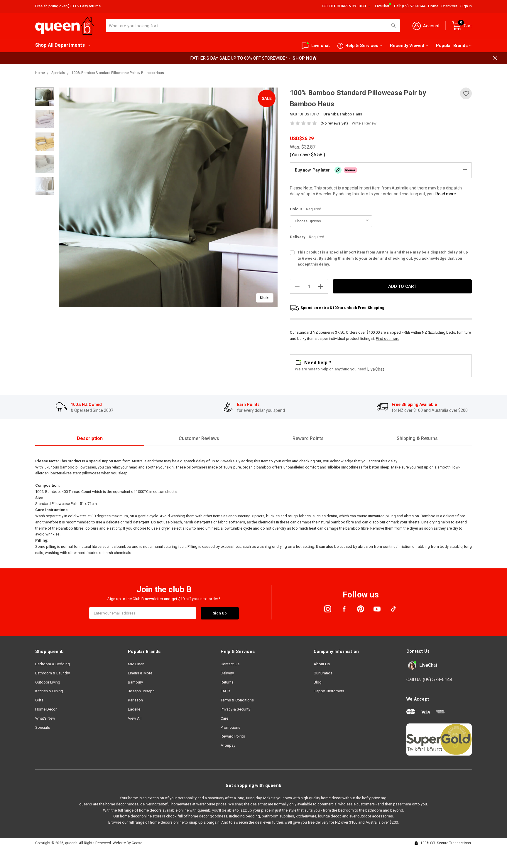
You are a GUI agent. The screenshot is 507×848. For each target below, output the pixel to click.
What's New (45, 718)
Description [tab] (90, 438)
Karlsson (135, 700)
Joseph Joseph (141, 691)
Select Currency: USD (344, 6)
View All (134, 718)
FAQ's (225, 691)
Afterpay (228, 745)
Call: (409, 6)
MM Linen (136, 664)
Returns (227, 682)
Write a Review (364, 123)
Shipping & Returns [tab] (417, 438)
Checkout (449, 6)
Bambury (135, 682)
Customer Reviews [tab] (199, 438)
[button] (380, 170)
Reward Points (233, 736)
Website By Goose (127, 843)
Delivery (227, 673)
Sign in (466, 6)
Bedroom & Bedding (52, 664)
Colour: (305, 209)
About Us (322, 664)
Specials (42, 727)
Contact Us (230, 664)
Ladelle (134, 709)
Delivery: (307, 237)
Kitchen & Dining (49, 691)
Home (433, 6)
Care (224, 718)
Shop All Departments (60, 45)
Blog (318, 682)
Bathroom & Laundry (52, 673)
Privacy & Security (235, 709)
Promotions (230, 727)
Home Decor (46, 709)
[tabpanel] (168, 197)
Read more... (447, 194)
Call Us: (429, 679)
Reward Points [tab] (308, 438)
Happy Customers (329, 691)
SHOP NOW (305, 58)
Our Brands (323, 673)
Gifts (39, 700)
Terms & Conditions (237, 700)
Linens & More (140, 673)
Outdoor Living (47, 682)
